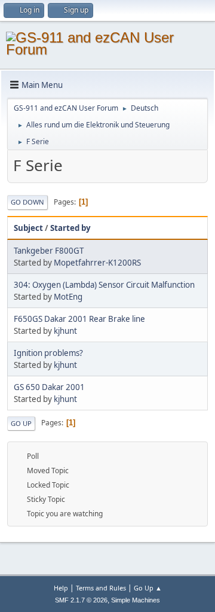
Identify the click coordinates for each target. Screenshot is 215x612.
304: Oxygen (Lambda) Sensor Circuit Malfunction (104, 284)
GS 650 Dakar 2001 (49, 387)
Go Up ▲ (148, 587)
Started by (70, 228)
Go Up (21, 423)
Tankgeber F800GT (49, 250)
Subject (28, 228)
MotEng (68, 296)
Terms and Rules (101, 587)
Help (61, 587)
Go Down (27, 201)
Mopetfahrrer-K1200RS (97, 262)
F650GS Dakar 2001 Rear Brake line (79, 318)
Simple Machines (135, 600)
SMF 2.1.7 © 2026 (81, 600)
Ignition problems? (48, 353)
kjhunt (65, 330)
